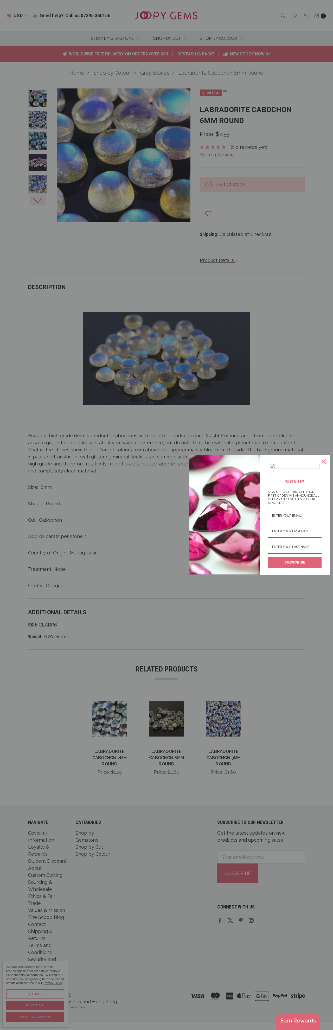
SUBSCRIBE (294, 562)
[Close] (323, 461)
